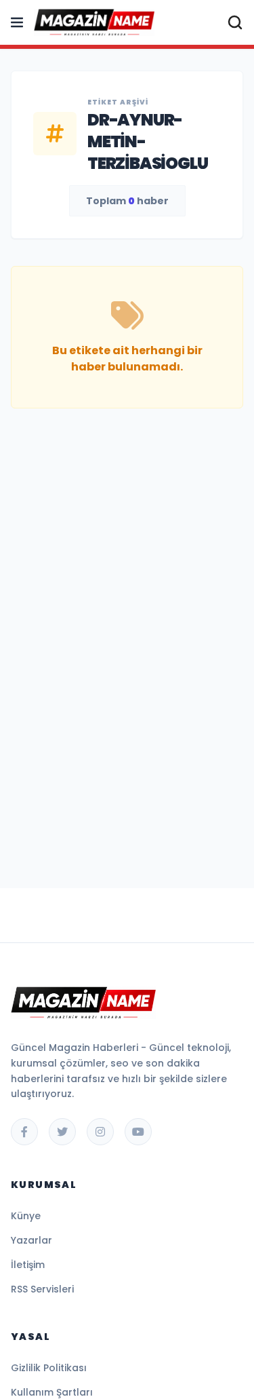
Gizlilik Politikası (49, 1368)
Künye (26, 1216)
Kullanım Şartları (52, 1392)
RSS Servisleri (42, 1289)
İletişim (28, 1264)
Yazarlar (31, 1240)
